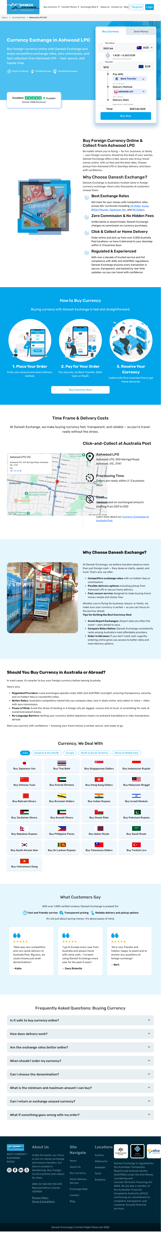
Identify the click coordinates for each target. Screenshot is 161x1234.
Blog (126, 7)
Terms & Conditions (43, 1201)
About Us (105, 7)
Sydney (99, 1155)
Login (149, 6)
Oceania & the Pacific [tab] (46, 752)
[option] (31, 951)
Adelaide (100, 1167)
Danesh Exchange (62, 1227)
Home (4, 17)
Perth (98, 1173)
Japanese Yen (117, 209)
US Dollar (135, 205)
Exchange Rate (88, 7)
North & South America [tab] (94, 752)
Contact (74, 1195)
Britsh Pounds (99, 209)
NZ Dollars (138, 209)
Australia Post (18, 17)
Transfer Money (69, 7)
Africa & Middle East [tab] (126, 752)
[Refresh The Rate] (108, 55)
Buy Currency (50, 7)
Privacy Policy (40, 1197)
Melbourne (101, 1161)
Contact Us (116, 7)
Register (137, 6)
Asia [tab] (25, 752)
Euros (145, 205)
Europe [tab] (70, 752)
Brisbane (100, 1179)
